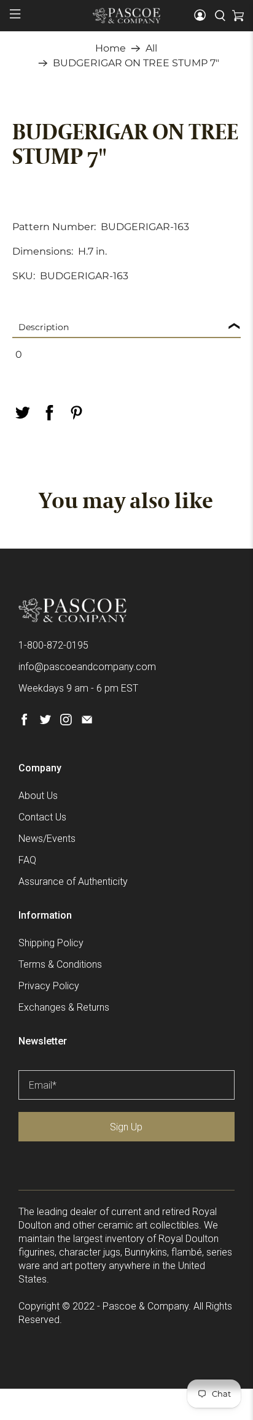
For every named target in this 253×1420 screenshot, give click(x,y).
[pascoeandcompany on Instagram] (66, 722)
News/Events (47, 838)
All (151, 48)
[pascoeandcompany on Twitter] (45, 722)
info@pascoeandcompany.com (87, 667)
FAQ (27, 860)
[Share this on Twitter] (22, 412)
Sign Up (126, 1127)
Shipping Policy (51, 943)
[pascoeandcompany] (126, 15)
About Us (38, 795)
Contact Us (42, 817)
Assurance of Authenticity (73, 881)
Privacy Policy (48, 986)
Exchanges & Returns (63, 1007)
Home (110, 48)
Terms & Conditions (60, 964)
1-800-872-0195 (53, 645)
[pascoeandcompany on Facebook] (24, 722)
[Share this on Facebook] (49, 412)
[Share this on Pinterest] (76, 412)
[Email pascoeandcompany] (87, 722)
